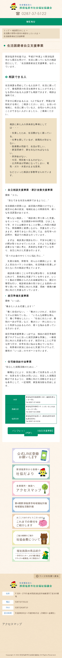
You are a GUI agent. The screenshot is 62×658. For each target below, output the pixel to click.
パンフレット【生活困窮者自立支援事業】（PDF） (33, 431)
